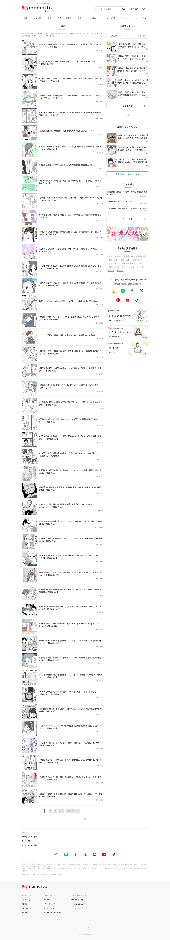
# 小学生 (140, 267)
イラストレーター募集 (29, 845)
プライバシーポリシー (51, 904)
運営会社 (25, 912)
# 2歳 (110, 267)
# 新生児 (118, 256)
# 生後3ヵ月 (112, 260)
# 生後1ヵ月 (129, 256)
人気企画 (37, 18)
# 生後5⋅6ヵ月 (136, 260)
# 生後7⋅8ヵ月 (113, 263)
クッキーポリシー (50, 908)
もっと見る (127, 106)
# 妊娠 (110, 256)
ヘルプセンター (27, 900)
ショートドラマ (140, 18)
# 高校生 (120, 271)
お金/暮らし (93, 18)
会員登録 (134, 9)
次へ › (61, 811)
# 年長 (131, 267)
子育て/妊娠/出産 (64, 18)
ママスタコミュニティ (78, 904)
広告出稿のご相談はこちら (127, 174)
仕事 (80, 18)
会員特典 (25, 904)
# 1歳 (140, 263)
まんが (124, 18)
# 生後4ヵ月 (124, 260)
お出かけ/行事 (109, 18)
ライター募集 (26, 841)
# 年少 (116, 267)
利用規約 (47, 900)
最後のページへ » (73, 811)
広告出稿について (28, 908)
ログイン (144, 9)
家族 (49, 18)
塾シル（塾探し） (77, 908)
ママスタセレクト (77, 900)
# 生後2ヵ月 (141, 256)
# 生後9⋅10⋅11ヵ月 (128, 263)
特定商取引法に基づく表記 (52, 912)
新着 (25, 18)
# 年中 (124, 267)
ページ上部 (85, 927)
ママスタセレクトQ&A (29, 837)
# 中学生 (111, 271)
